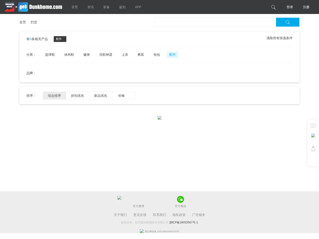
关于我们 (120, 215)
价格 (121, 95)
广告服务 (198, 215)
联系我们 (159, 215)
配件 (172, 54)
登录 (290, 7)
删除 (63, 39)
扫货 (34, 22)
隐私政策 (179, 215)
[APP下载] (313, 137)
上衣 (125, 54)
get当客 (33, 7)
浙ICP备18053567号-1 (183, 222)
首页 (74, 7)
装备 (106, 7)
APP (138, 7)
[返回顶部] (313, 149)
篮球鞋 (50, 54)
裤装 (141, 54)
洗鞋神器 (105, 54)
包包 (156, 54)
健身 (86, 54)
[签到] (313, 125)
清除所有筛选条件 (279, 38)
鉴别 (122, 7)
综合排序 (54, 95)
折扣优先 (77, 95)
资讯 (90, 7)
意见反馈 (139, 215)
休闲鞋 (69, 54)
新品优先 (100, 95)
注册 (306, 7)
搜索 (287, 22)
